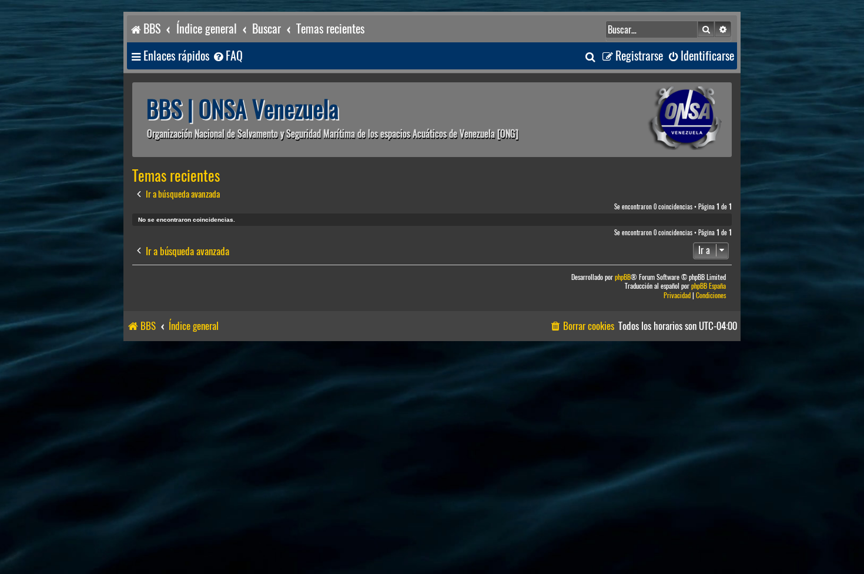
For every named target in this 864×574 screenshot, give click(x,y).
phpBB (623, 277)
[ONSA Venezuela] (658, 119)
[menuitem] (227, 56)
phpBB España (708, 286)
